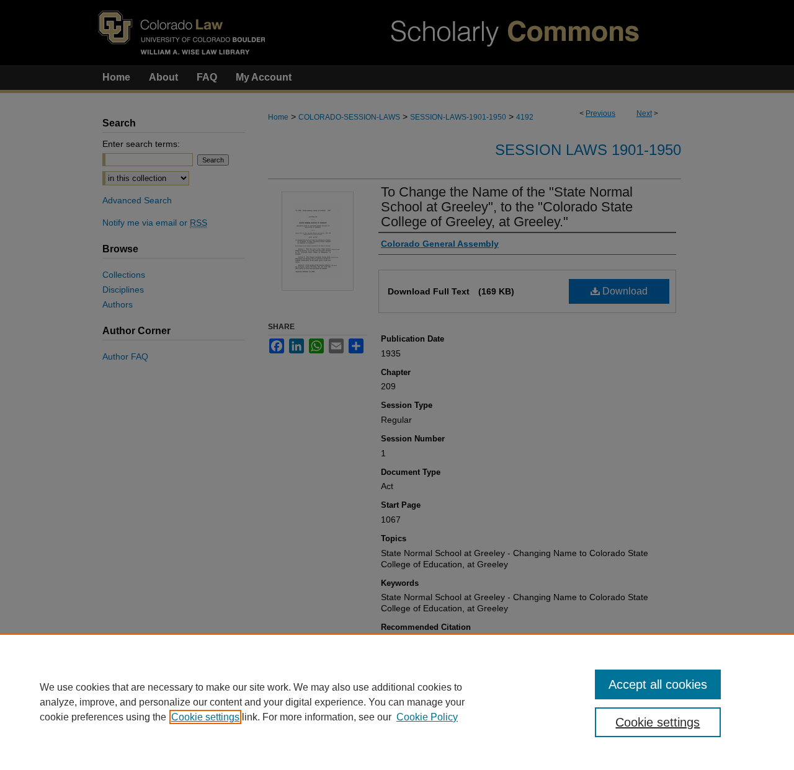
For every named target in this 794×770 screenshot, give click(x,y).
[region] (397, 702)
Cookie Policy (427, 717)
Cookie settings (205, 717)
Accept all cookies (658, 684)
